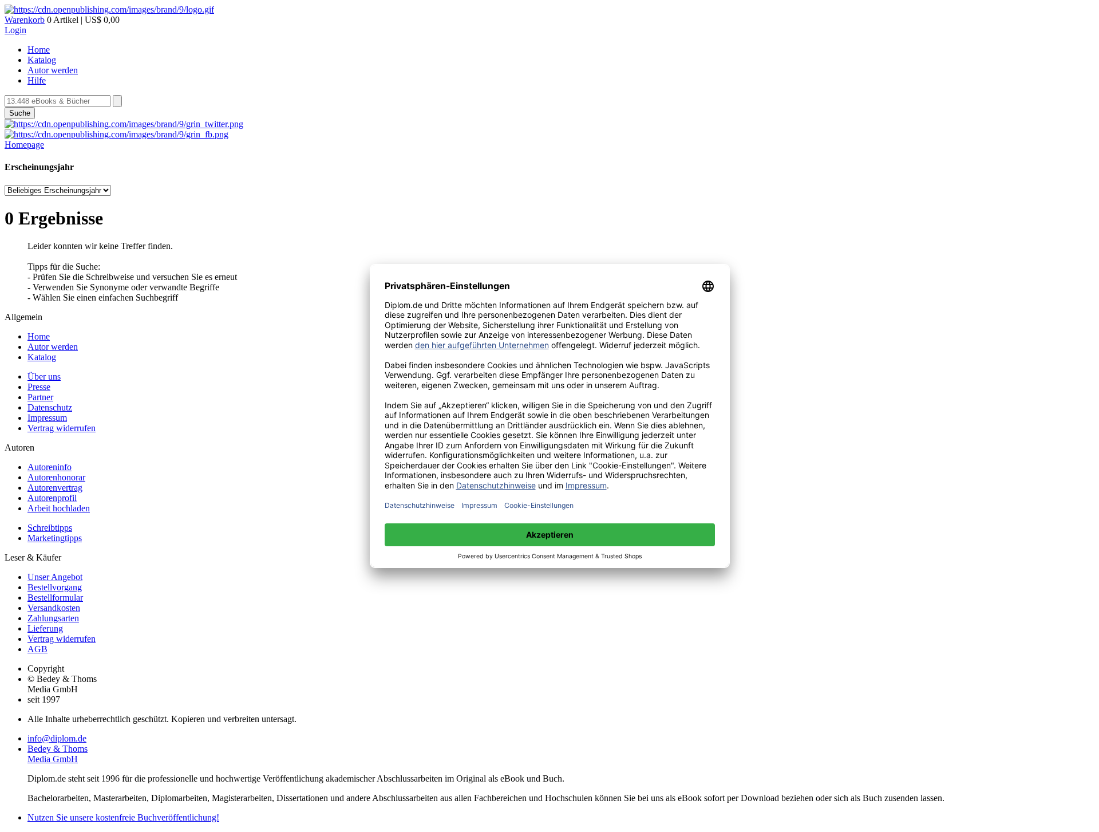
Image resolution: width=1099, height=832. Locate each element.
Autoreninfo (49, 467)
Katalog (41, 60)
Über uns (44, 376)
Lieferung (45, 628)
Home (38, 49)
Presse (38, 387)
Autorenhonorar (56, 477)
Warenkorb (25, 20)
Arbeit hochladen (58, 508)
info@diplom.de (56, 738)
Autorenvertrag (54, 487)
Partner (40, 397)
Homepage (24, 144)
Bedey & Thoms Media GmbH (57, 754)
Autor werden (52, 70)
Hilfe (36, 80)
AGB (37, 649)
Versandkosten (53, 608)
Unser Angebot (54, 577)
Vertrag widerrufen (61, 428)
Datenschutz (49, 407)
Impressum (47, 418)
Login (15, 30)
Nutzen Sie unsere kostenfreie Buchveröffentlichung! (123, 817)
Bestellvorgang (54, 587)
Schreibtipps (49, 528)
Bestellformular (55, 597)
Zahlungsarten (53, 618)
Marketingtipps (54, 538)
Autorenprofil (52, 498)
